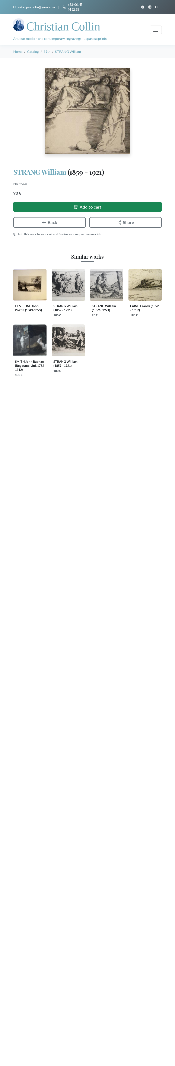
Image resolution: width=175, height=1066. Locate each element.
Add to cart (90, 206)
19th (47, 51)
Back (52, 222)
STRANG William (39, 171)
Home (17, 51)
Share (128, 222)
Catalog (33, 51)
